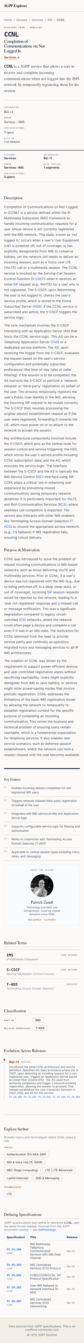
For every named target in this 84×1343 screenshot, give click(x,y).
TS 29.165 (59, 1097)
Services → (11, 57)
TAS (55, 342)
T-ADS (40, 1028)
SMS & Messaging (47, 1178)
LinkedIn (50, 919)
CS (15, 532)
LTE (9, 1194)
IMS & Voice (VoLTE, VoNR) (24, 1162)
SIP (15, 284)
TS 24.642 (44, 1097)
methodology (47, 1229)
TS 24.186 (15, 1097)
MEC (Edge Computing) (22, 1170)
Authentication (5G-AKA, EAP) (26, 1154)
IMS (50, 20)
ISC (39, 477)
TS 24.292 (30, 1097)
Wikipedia (34, 919)
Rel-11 (14, 1062)
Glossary (22, 20)
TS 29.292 (73, 1097)
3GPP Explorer (15, 5)
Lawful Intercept (18, 1178)
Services (37, 20)
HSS (37, 306)
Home (8, 20)
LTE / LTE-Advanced (58, 1170)
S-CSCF (38, 279)
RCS (62, 504)
